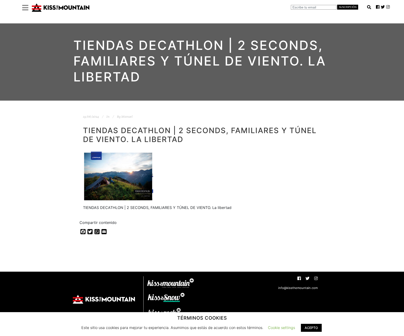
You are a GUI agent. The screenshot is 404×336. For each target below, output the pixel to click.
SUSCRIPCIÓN (348, 7)
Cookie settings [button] (281, 327)
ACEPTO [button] (311, 328)
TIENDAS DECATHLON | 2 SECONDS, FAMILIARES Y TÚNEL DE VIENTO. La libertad (200, 135)
